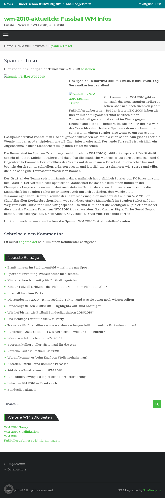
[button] (9, 489)
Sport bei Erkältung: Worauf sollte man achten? (43, 274)
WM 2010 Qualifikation (21, 431)
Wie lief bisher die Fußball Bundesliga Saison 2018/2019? (50, 312)
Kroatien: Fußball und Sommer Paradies (37, 364)
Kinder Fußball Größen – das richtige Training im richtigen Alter (57, 287)
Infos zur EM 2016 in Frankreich (32, 383)
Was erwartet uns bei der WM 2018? (34, 338)
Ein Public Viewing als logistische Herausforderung (46, 377)
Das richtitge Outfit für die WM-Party (35, 319)
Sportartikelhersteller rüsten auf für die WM (41, 344)
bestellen (88, 69)
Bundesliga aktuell (21, 389)
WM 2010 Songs (16, 427)
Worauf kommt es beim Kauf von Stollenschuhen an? (47, 357)
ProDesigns (152, 490)
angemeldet (28, 242)
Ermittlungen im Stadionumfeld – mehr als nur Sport (48, 267)
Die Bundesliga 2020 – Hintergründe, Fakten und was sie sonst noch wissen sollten (70, 299)
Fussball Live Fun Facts (25, 293)
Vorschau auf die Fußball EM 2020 (33, 351)
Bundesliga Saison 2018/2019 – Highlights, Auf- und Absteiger (54, 306)
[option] (59, 4)
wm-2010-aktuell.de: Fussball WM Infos (57, 18)
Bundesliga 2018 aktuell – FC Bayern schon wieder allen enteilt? (56, 332)
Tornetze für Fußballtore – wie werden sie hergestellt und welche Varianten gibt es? (71, 325)
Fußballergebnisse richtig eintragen (32, 440)
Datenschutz (16, 469)
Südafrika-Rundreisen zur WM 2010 (34, 370)
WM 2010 (11, 436)
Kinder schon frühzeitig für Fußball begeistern (53, 4)
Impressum (16, 464)
